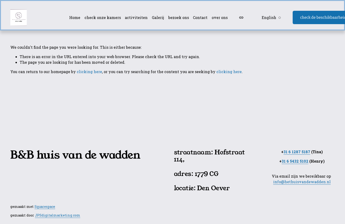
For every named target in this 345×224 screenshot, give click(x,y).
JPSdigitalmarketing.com (57, 215)
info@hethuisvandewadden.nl (302, 181)
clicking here (89, 71)
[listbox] (268, 17)
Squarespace (44, 206)
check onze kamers (102, 17)
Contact (200, 17)
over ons (220, 17)
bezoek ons (178, 17)
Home (74, 17)
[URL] (241, 17)
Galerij (158, 17)
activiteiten (136, 17)
